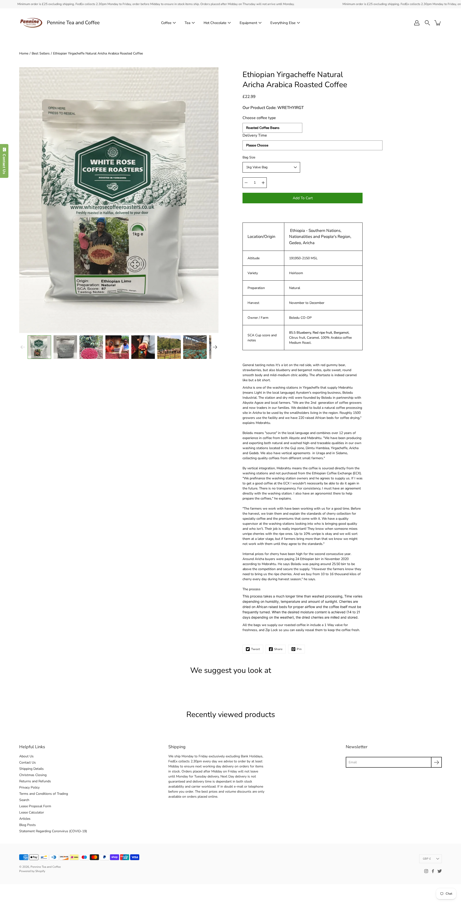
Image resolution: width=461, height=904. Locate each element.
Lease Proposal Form (35, 806)
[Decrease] (246, 182)
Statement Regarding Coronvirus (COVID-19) (53, 831)
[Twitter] (439, 871)
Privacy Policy (29, 787)
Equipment (248, 22)
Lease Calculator (31, 812)
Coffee (166, 22)
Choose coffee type (259, 118)
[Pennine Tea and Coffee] (31, 23)
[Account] (417, 23)
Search (24, 800)
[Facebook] (433, 871)
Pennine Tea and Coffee (73, 23)
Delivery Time (255, 135)
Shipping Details (31, 768)
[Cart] (438, 23)
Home (23, 53)
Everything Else (283, 22)
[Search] (427, 23)
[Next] (214, 347)
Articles (24, 818)
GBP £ (427, 859)
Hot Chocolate (215, 22)
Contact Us (27, 762)
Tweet (255, 649)
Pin (299, 649)
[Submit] (436, 762)
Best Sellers (41, 53)
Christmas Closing (33, 775)
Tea (187, 22)
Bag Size (249, 157)
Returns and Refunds (35, 781)
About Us (26, 756)
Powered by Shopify (32, 871)
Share (278, 649)
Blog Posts (27, 825)
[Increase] (263, 182)
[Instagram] (426, 871)
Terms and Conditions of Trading (43, 793)
